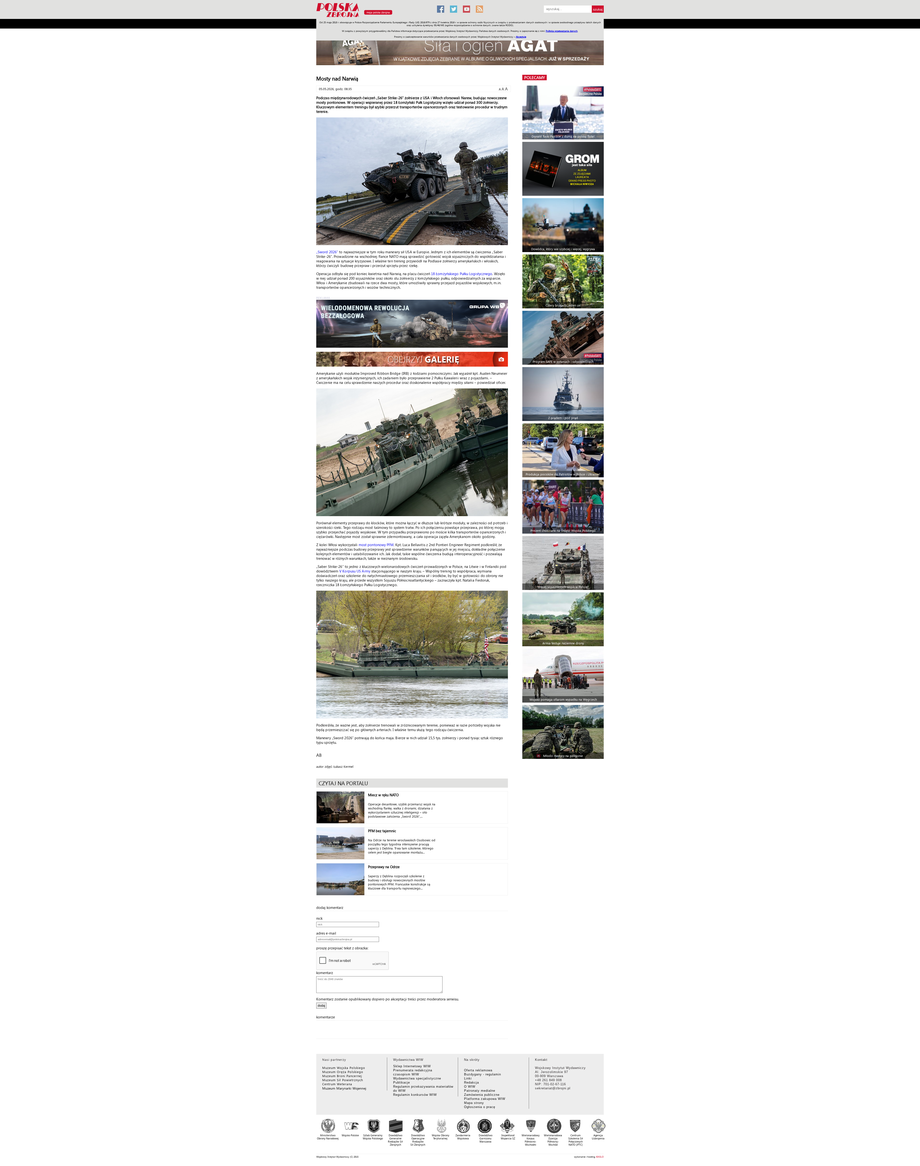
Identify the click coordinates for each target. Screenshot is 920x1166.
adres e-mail (327, 933)
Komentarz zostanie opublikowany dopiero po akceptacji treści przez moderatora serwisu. (387, 999)
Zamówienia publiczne (482, 1095)
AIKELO (600, 1156)
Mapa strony (474, 1103)
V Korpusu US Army (354, 571)
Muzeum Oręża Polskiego (342, 1072)
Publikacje (401, 1082)
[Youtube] (466, 9)
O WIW (469, 1086)
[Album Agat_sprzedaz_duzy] (460, 49)
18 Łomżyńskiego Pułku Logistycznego (461, 273)
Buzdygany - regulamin (482, 1074)
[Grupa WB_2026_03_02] (412, 324)
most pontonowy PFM (376, 544)
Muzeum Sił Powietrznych (342, 1080)
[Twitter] (453, 9)
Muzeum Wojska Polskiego (343, 1068)
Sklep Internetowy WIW (412, 1066)
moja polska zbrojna (378, 12)
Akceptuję (521, 36)
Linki (468, 1078)
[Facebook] (440, 9)
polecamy (534, 77)
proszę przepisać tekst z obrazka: (343, 948)
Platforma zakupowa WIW (484, 1099)
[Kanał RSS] (479, 9)
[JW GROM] (563, 169)
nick (320, 918)
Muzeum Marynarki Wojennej (344, 1088)
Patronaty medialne (479, 1090)
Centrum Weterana (337, 1084)
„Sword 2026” (327, 251)
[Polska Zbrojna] (373, 17)
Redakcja (471, 1082)
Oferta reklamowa (478, 1070)
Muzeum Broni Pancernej (342, 1076)
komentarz (326, 972)
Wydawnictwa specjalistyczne (417, 1078)
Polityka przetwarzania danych (562, 30)
